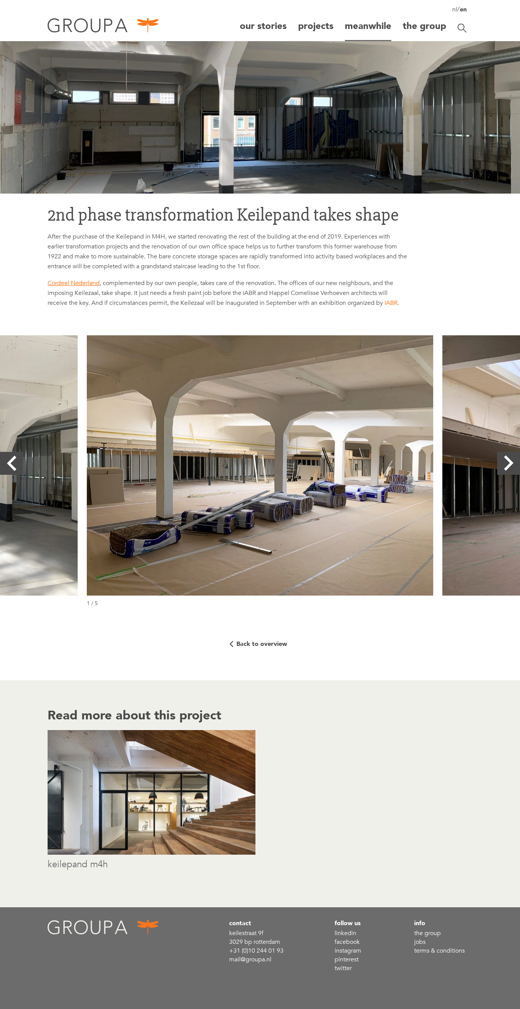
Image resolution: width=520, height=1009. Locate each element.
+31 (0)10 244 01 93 (256, 951)
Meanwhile (368, 26)
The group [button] (424, 26)
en (463, 9)
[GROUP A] (104, 28)
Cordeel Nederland (74, 283)
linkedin (345, 933)
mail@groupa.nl (250, 959)
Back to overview (261, 644)
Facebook (347, 942)
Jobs (420, 942)
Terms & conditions (439, 951)
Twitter (343, 968)
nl (454, 9)
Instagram (348, 951)
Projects (315, 26)
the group (427, 933)
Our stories (263, 26)
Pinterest (347, 959)
